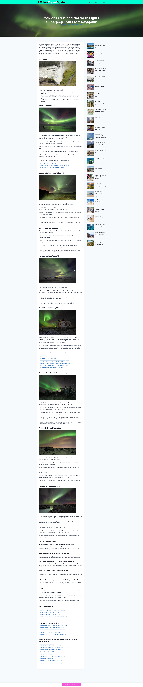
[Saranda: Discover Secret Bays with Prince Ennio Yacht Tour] (90, 46)
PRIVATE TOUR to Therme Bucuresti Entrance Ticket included (100, 185)
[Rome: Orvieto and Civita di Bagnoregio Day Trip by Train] (90, 144)
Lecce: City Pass (98, 117)
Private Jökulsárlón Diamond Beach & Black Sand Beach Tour (53, 616)
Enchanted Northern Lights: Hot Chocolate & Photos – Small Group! (55, 363)
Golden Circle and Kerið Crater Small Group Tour (50, 630)
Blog (89, 2)
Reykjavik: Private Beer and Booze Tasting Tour (50, 649)
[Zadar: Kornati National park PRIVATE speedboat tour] (90, 227)
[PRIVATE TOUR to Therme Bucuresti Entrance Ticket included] (90, 186)
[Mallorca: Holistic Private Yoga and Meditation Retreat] (90, 112)
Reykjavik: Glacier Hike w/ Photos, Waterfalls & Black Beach (53, 662)
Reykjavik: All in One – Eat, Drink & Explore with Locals (52, 627)
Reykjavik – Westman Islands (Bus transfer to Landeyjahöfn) (53, 625)
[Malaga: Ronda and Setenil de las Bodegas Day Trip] (90, 103)
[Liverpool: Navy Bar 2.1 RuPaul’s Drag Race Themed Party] (90, 54)
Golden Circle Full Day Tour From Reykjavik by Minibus (52, 167)
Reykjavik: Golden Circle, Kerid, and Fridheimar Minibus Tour (53, 634)
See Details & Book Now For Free (70, 684)
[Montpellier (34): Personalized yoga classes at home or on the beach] (90, 194)
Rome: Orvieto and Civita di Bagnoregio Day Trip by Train (100, 144)
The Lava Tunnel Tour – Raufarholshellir (48, 163)
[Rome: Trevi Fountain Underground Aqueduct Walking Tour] (90, 128)
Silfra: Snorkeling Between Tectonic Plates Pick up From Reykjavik (54, 365)
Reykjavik (70, 24)
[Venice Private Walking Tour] (90, 79)
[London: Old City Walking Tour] (90, 153)
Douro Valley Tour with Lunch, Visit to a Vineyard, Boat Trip (100, 242)
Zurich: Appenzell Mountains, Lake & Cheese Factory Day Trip (100, 136)
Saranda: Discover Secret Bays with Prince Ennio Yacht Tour (100, 45)
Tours (81, 24)
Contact (92, 2)
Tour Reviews (76, 24)
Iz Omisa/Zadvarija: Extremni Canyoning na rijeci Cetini (100, 95)
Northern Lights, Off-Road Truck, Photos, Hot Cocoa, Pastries (53, 653)
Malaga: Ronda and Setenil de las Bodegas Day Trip (100, 103)
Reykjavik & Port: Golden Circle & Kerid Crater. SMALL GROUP (54, 647)
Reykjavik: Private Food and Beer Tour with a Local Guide (52, 656)
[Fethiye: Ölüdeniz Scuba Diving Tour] (90, 161)
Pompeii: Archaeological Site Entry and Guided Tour (100, 234)
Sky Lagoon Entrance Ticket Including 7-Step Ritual (51, 367)
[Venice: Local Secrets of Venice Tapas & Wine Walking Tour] (90, 62)
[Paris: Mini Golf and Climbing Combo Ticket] (90, 218)
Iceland (66, 24)
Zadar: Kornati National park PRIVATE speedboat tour (100, 226)
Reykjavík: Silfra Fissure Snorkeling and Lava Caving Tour (52, 629)
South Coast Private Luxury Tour (47, 651)
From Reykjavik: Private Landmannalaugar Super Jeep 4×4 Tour (54, 610)
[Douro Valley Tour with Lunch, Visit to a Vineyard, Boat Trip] (90, 243)
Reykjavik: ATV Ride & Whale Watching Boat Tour (51, 660)
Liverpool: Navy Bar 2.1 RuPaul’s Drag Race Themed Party (100, 54)
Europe (62, 24)
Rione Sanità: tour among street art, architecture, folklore (100, 70)
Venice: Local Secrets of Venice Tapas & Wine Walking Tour (100, 62)
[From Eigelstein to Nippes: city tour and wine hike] (90, 210)
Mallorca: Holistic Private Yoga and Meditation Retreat (100, 111)
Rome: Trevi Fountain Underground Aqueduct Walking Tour (100, 127)
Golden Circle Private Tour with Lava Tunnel (49, 612)
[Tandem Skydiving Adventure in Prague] (90, 87)
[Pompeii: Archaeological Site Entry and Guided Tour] (90, 235)
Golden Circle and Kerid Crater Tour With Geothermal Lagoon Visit (54, 165)
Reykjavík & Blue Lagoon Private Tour (48, 658)
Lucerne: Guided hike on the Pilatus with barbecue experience (100, 177)
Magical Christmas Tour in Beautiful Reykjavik (50, 614)
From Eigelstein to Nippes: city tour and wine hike (99, 209)
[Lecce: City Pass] (90, 120)
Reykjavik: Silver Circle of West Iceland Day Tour (50, 632)
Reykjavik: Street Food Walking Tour (48, 654)
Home (96, 2)
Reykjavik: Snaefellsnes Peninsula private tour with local (52, 663)
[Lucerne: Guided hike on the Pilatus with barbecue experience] (90, 177)
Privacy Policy (102, 2)
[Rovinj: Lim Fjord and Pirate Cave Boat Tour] (90, 169)
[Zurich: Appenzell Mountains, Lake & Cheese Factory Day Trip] (90, 136)
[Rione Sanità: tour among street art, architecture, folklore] (90, 71)
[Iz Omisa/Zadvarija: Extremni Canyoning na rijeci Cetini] (90, 95)
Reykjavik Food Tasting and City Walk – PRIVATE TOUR (52, 617)
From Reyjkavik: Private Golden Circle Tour (49, 608)
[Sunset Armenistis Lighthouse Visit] (90, 202)
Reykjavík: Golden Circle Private (47, 644)
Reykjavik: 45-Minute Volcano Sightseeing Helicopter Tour (53, 645)
